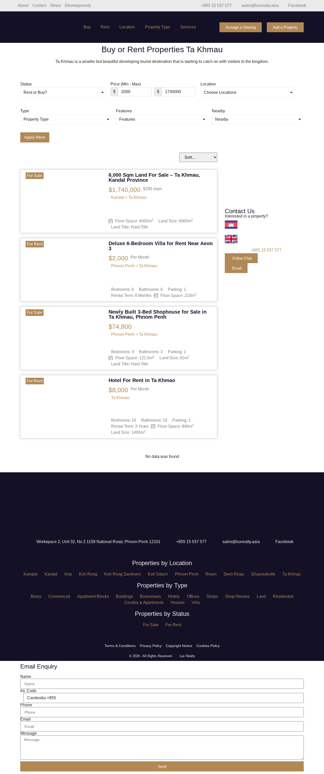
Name (25, 677)
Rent (105, 27)
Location (127, 27)
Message (28, 733)
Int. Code (28, 691)
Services (188, 27)
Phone (26, 705)
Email (25, 719)
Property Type (157, 27)
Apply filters (34, 137)
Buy (87, 27)
